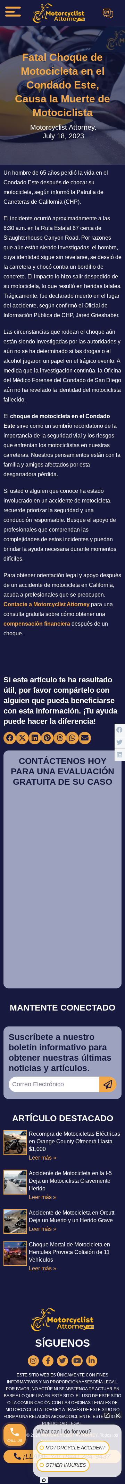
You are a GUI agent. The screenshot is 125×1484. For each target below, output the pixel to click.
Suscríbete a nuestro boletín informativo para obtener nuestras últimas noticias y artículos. (60, 1052)
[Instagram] (33, 1360)
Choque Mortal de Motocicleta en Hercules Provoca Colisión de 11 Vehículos (69, 1252)
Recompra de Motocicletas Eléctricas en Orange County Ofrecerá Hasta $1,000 (74, 1141)
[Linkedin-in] (91, 1360)
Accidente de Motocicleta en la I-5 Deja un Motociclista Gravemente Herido (70, 1180)
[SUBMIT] (107, 1084)
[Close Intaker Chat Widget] (118, 1415)
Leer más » (42, 1158)
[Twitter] (62, 1360)
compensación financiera (36, 624)
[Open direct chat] (107, 1415)
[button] (9, 738)
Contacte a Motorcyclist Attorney (46, 604)
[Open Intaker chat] (44, 1480)
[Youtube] (77, 1360)
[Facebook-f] (47, 1360)
